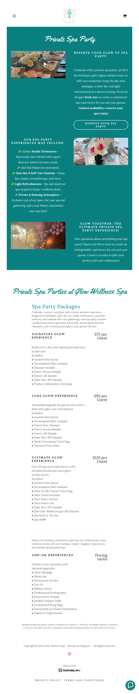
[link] (69, 16)
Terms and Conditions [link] (84, 680)
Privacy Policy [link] (48, 680)
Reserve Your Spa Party (101, 125)
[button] (19, 16)
